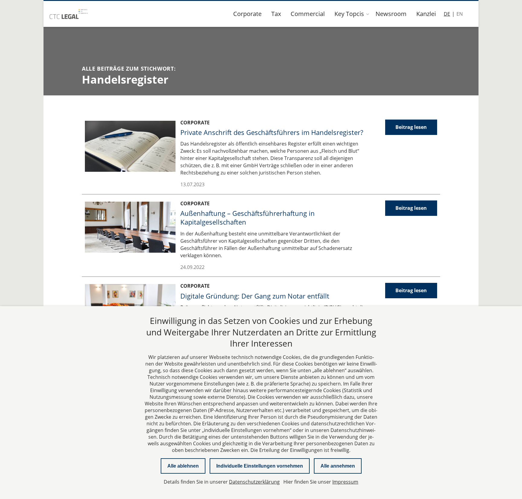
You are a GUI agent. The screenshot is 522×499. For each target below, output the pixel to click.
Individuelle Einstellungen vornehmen (259, 466)
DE (447, 13)
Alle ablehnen (183, 466)
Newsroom (391, 14)
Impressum (345, 481)
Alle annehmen (338, 466)
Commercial (308, 14)
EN (459, 13)
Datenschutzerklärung (254, 481)
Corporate (247, 14)
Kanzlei (426, 14)
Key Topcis (349, 14)
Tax (276, 14)
